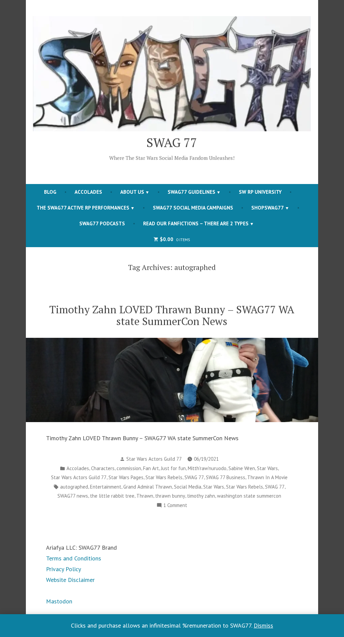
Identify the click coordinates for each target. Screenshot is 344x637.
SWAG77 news (72, 496)
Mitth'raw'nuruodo (207, 468)
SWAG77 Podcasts (102, 223)
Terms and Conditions (73, 558)
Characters (103, 468)
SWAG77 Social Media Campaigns (193, 207)
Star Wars (267, 468)
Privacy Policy (63, 569)
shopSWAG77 (267, 207)
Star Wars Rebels (163, 477)
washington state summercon (249, 496)
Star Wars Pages (126, 477)
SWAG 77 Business (225, 477)
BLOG (50, 192)
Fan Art (151, 468)
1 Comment (175, 506)
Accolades (88, 192)
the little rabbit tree (112, 496)
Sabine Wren (241, 468)
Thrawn (144, 496)
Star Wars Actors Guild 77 (154, 459)
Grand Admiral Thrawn (147, 487)
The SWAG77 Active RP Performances (83, 207)
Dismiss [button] (263, 625)
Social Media (187, 487)
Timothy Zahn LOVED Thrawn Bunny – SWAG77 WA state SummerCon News (171, 315)
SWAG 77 (171, 142)
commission (129, 468)
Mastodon (59, 601)
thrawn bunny (170, 496)
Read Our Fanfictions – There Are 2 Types (196, 223)
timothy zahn (201, 496)
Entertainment (105, 487)
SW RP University (260, 192)
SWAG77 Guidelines (191, 192)
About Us (132, 192)
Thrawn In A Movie (267, 477)
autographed (74, 487)
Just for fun (173, 468)
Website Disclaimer (70, 580)
